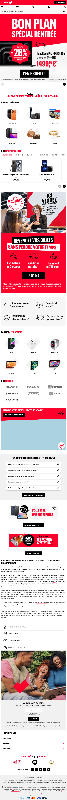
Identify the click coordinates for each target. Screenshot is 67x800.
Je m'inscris (33, 718)
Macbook (13, 592)
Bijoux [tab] (54, 155)
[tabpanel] (33, 172)
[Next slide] (64, 84)
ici (61, 791)
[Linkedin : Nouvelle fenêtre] (48, 769)
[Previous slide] (2, 84)
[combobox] (33, 12)
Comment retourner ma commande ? (18, 482)
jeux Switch (55, 584)
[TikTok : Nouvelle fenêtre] (32, 769)
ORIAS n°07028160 (16, 791)
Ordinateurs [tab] (43, 155)
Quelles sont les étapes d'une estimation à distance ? (23, 488)
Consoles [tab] (19, 155)
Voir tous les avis (37, 756)
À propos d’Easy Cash (9, 732)
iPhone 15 (27, 577)
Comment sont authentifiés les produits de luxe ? (22, 470)
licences (33, 584)
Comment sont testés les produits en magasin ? (21, 476)
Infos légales (7, 748)
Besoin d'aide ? (7, 743)
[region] (33, 434)
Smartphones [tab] (7, 155)
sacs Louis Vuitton (41, 603)
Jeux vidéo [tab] (31, 155)
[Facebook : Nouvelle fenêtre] (40, 769)
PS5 (54, 582)
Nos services (7, 738)
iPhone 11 (11, 577)
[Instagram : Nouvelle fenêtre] (36, 769)
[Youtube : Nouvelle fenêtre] (44, 769)
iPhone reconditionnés (52, 575)
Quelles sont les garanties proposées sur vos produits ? (24, 464)
